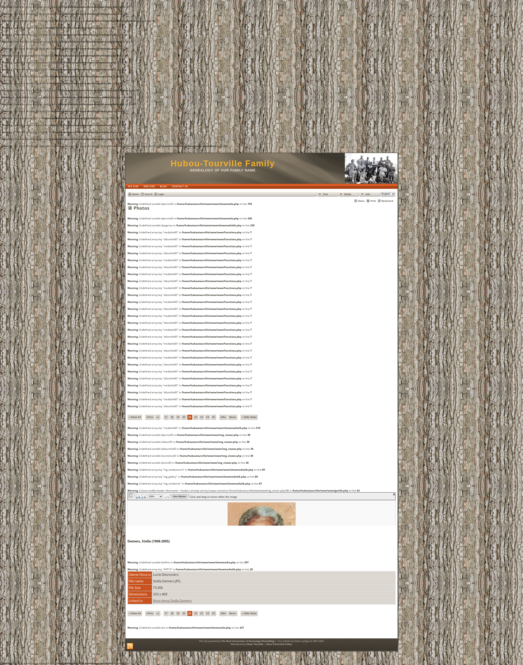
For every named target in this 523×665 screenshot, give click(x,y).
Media (347, 194)
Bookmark (387, 200)
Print (373, 200)
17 (166, 417)
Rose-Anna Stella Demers (172, 600)
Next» (232, 417)
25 (213, 417)
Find (325, 194)
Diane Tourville (255, 644)
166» (223, 417)
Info (367, 194)
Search (148, 194)
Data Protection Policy (279, 644)
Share (361, 200)
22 (195, 417)
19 (178, 417)
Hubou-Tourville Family (223, 163)
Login (161, 194)
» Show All (135, 417)
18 (172, 417)
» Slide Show (249, 417)
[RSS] (130, 646)
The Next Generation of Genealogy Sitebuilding (247, 640)
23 (201, 417)
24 (207, 417)
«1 (157, 417)
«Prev (149, 417)
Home (135, 194)
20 (183, 417)
